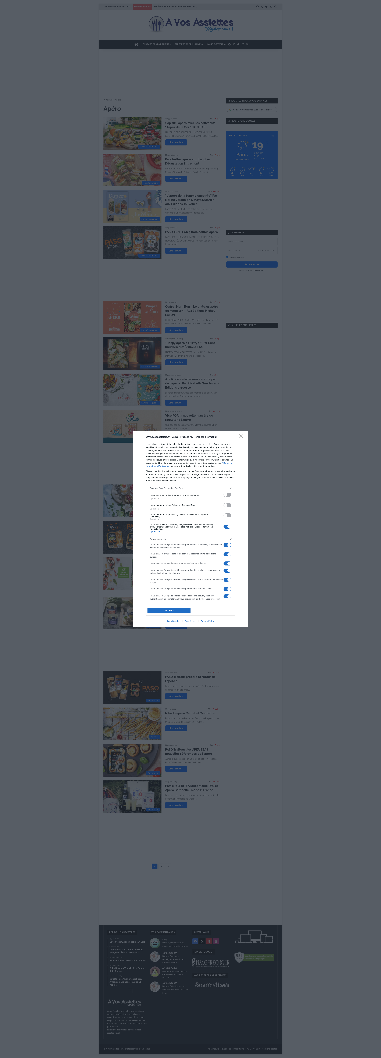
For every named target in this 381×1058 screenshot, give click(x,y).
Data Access (190, 621)
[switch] (227, 495)
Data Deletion (173, 621)
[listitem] (190, 488)
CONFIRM (169, 610)
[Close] (242, 437)
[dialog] (190, 529)
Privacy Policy (207, 621)
